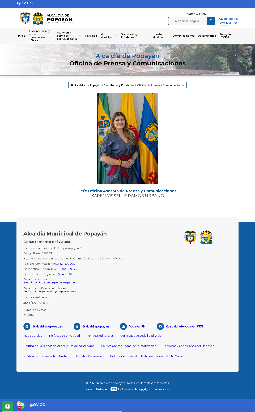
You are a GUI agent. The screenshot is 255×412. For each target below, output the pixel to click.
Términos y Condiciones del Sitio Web (189, 346)
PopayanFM (137, 326)
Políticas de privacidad (64, 335)
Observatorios (207, 35)
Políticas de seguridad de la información (128, 346)
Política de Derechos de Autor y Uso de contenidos (58, 346)
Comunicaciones (183, 35)
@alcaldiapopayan (95, 326)
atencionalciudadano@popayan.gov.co (49, 282)
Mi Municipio (106, 36)
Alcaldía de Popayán (88, 85)
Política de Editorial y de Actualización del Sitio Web (146, 356)
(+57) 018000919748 (64, 269)
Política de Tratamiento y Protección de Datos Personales (63, 356)
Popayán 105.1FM (225, 36)
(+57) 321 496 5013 (64, 263)
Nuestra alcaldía (158, 36)
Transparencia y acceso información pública (39, 36)
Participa (91, 35)
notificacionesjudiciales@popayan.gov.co (50, 291)
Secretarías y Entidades (129, 36)
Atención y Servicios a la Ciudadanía (67, 35)
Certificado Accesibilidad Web (140, 335)
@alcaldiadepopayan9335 (184, 326)
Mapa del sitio (32, 335)
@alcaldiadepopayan (47, 326)
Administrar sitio (196, 13)
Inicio (21, 35)
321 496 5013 (65, 274)
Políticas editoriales (100, 335)
